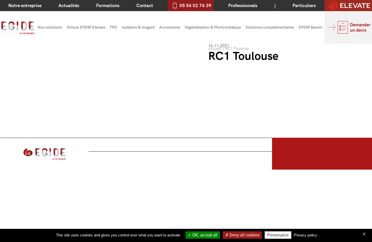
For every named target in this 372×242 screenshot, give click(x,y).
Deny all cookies (244, 235)
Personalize (278, 235)
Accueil (214, 48)
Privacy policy (305, 235)
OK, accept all (204, 235)
